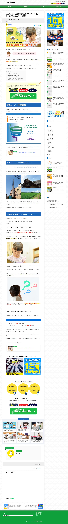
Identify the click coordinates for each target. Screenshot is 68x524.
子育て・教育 (50, 145)
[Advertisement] (23, 484)
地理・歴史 (50, 130)
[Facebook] (37, 25)
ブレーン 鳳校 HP (10, 457)
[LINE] (40, 25)
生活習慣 (50, 149)
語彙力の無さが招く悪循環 (12, 73)
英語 (49, 137)
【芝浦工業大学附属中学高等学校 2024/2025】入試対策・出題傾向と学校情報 (58, 189)
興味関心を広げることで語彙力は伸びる (14, 76)
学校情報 (50, 151)
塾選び (49, 146)
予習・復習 (50, 138)
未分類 (48, 154)
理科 (49, 133)
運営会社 (36, 515)
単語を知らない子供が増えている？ (13, 75)
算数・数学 (50, 134)
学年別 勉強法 (50, 139)
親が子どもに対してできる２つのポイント (15, 79)
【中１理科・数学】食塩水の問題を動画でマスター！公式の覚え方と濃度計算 (58, 58)
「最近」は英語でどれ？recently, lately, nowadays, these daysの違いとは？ (58, 64)
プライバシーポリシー (38, 514)
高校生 (49, 143)
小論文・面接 (50, 131)
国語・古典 (8, 21)
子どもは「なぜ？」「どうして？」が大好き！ (16, 78)
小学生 (49, 141)
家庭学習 (50, 150)
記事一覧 (17, 454)
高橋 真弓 (9, 24)
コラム (48, 153)
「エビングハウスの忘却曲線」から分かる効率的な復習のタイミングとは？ (58, 53)
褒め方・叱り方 (51, 147)
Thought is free (39, 521)
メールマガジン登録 (38, 513)
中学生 (49, 142)
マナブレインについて (38, 512)
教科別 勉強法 (50, 129)
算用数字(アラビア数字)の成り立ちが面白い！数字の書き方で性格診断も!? (58, 98)
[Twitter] (35, 25)
